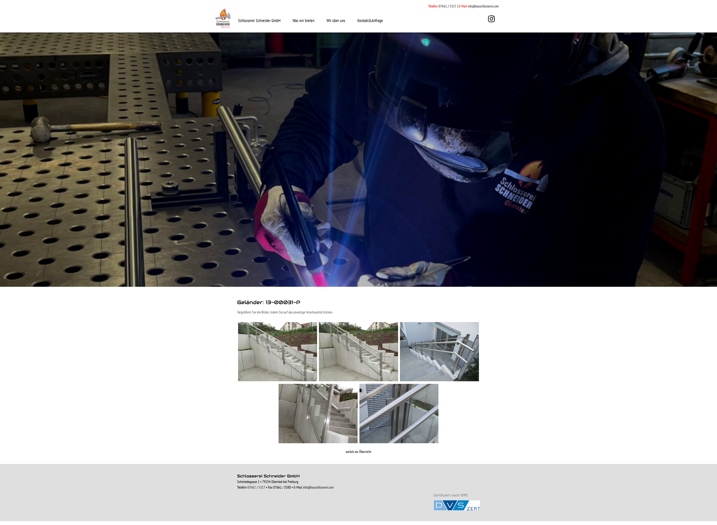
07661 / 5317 (256, 487)
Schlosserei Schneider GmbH (259, 20)
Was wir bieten (303, 20)
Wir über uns (336, 20)
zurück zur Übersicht (358, 451)
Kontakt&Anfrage (370, 20)
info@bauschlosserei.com (483, 6)
